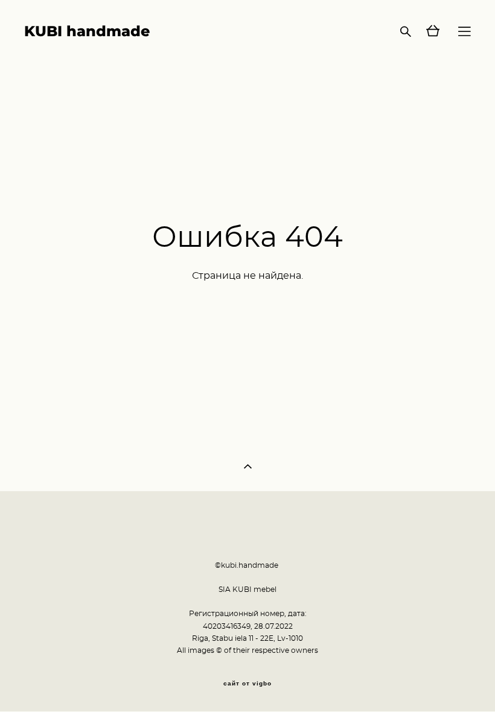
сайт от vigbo (247, 684)
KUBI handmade (87, 31)
